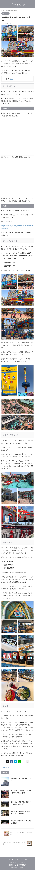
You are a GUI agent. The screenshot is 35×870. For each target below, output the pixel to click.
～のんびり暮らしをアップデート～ (17, 862)
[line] (19, 761)
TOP (9, 859)
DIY (12, 859)
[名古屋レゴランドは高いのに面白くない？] (15, 761)
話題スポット (6, 767)
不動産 (16, 859)
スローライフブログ (17, 5)
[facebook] (11, 761)
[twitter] (7, 761)
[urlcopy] (27, 761)
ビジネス (22, 859)
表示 (11, 79)
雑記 (26, 859)
